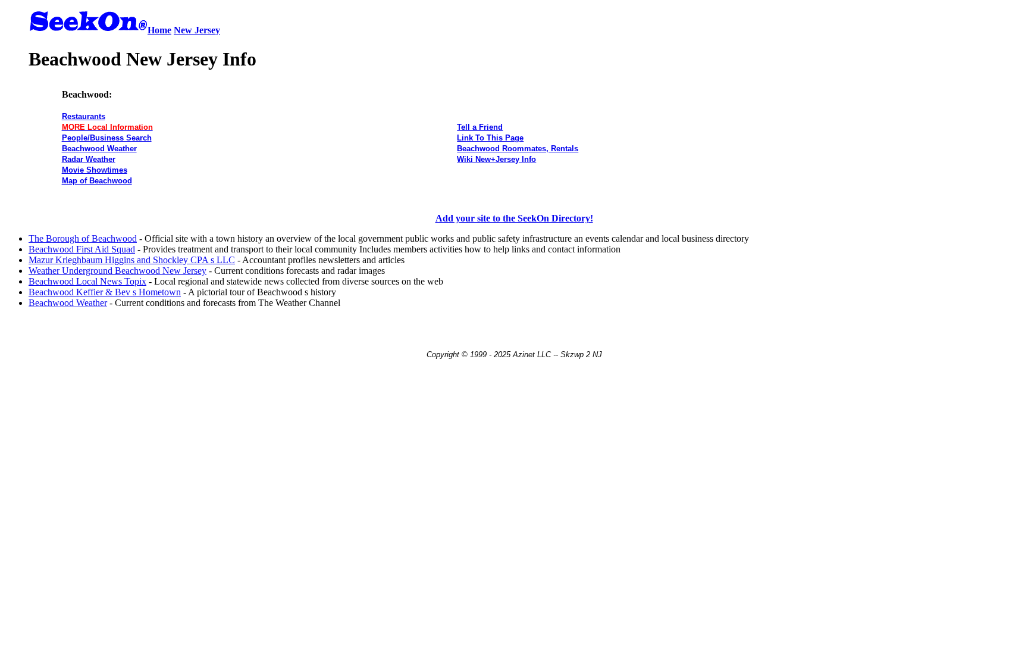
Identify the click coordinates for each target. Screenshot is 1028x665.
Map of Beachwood (97, 180)
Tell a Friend (480, 127)
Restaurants (83, 116)
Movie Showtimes (94, 170)
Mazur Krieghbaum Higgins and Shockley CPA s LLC (132, 260)
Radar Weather (88, 159)
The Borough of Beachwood (83, 238)
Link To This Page (490, 137)
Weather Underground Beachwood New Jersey (117, 271)
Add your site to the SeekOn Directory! (514, 218)
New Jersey (197, 30)
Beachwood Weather (99, 148)
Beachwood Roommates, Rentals (517, 148)
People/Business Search (107, 137)
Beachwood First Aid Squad (82, 249)
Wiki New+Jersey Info (496, 159)
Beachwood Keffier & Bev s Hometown (105, 292)
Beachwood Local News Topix (87, 281)
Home (159, 30)
